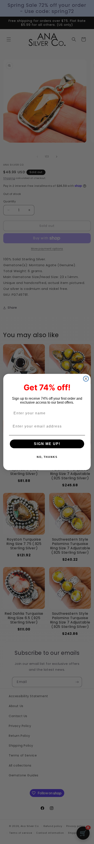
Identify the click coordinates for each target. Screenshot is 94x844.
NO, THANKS (47, 457)
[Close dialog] (86, 378)
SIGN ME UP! (47, 444)
